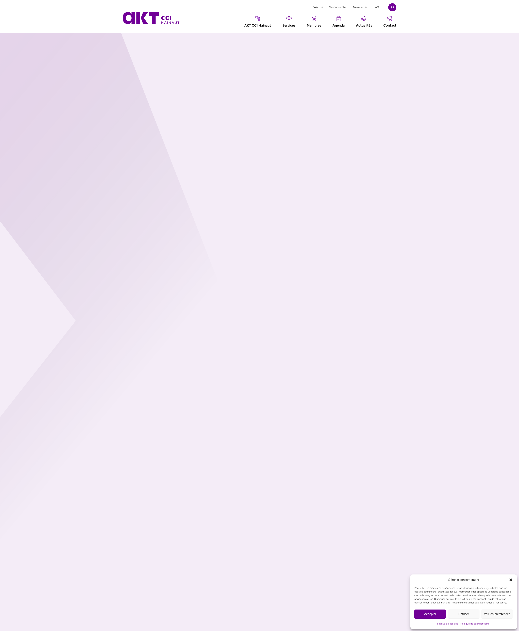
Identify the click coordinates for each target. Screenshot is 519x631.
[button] (511, 580)
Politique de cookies (447, 623)
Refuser (463, 614)
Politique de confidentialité (475, 623)
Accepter (430, 614)
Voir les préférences (497, 614)
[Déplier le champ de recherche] (392, 7)
